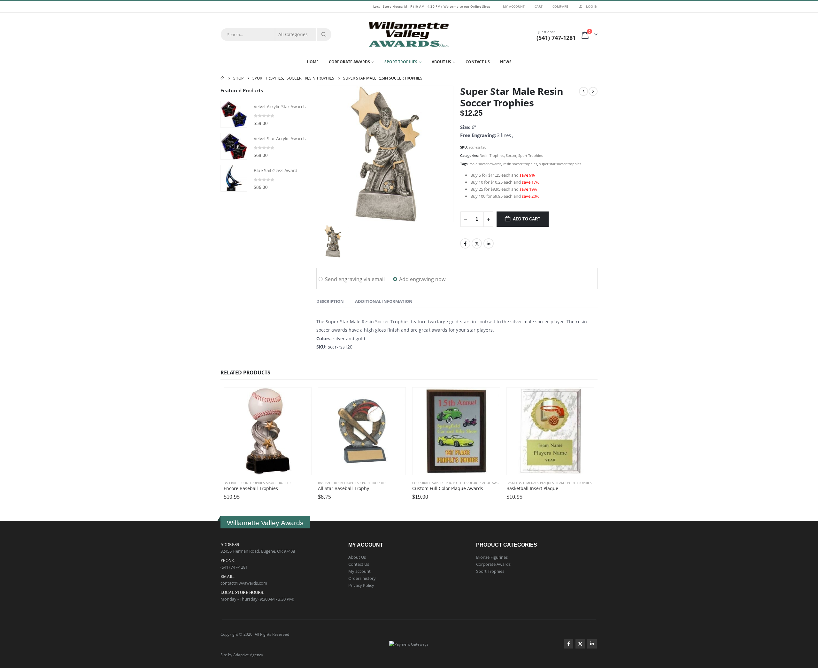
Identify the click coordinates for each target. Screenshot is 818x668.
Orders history (362, 578)
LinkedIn (488, 243)
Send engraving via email (355, 279)
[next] (593, 91)
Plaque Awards (491, 482)
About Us (441, 62)
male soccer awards (485, 163)
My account (359, 571)
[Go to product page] (233, 114)
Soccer (511, 155)
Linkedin (592, 644)
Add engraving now (422, 279)
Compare (560, 6)
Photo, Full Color (461, 482)
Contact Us (478, 62)
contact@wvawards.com (243, 583)
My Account (514, 6)
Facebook (465, 243)
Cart (539, 6)
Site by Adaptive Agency (241, 654)
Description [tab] (330, 301)
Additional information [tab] (384, 301)
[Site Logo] (409, 34)
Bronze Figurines (492, 557)
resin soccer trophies (520, 163)
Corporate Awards (349, 62)
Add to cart (526, 219)
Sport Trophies (400, 62)
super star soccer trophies (560, 163)
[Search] (324, 34)
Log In (592, 6)
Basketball (515, 482)
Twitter (477, 243)
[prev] (583, 91)
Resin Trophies (492, 155)
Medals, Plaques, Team (545, 482)
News (506, 62)
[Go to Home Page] (222, 78)
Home (313, 62)
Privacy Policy (361, 585)
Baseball (231, 482)
